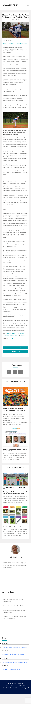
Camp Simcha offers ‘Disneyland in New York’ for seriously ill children (14, 617)
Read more (5, 569)
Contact (16, 690)
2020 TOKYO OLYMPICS (11, 333)
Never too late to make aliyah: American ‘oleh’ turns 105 (13, 600)
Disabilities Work (7, 688)
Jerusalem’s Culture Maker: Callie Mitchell (13, 606)
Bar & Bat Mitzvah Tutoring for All (21, 688)
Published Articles (22, 685)
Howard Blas (10, 5)
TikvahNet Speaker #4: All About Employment (15, 647)
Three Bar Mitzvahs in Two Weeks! (11, 669)
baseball (19, 333)
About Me (13, 685)
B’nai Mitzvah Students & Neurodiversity (13, 654)
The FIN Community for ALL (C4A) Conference (14, 662)
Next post (15, 351)
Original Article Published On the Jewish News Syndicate (15, 43)
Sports (17, 335)
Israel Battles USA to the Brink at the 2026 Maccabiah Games (14, 611)
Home (6, 685)
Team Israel (22, 335)
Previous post (16, 348)
